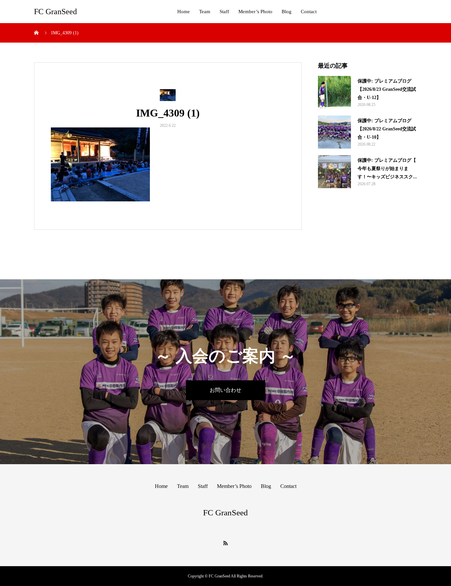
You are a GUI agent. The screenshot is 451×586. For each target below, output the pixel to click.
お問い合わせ (225, 390)
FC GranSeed (55, 11)
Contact (309, 11)
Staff (224, 11)
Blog (287, 11)
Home (183, 11)
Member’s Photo (255, 11)
